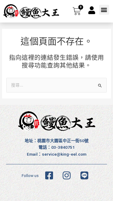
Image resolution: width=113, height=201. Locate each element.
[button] (104, 10)
